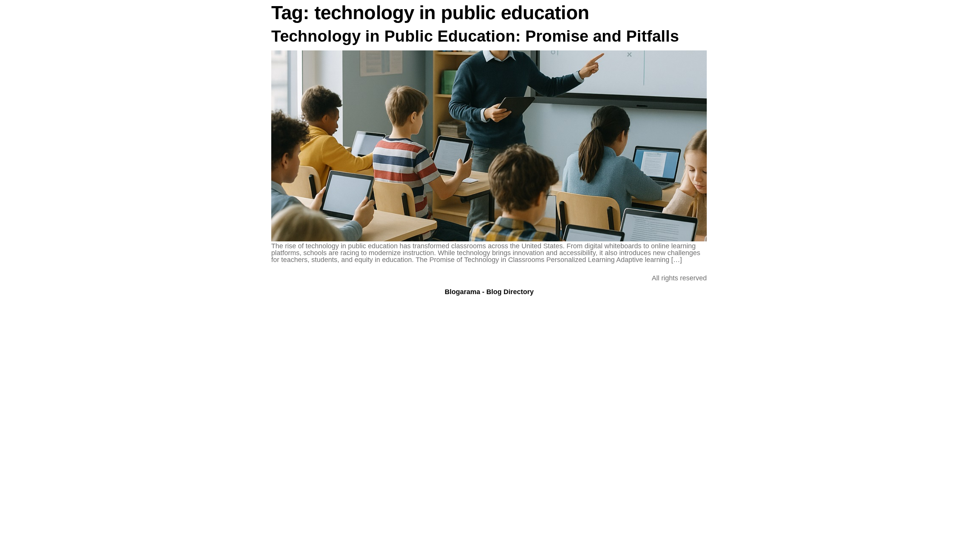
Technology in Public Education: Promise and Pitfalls (475, 36)
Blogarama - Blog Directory (489, 292)
